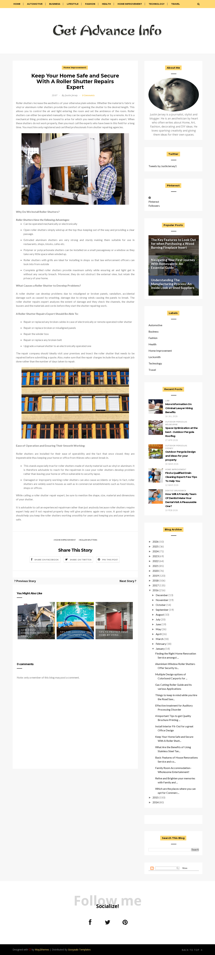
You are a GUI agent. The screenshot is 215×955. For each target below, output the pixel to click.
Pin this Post (110, 559)
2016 (156, 590)
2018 (156, 580)
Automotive (34, 4)
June (158, 624)
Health (106, 4)
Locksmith (154, 357)
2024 (156, 551)
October (161, 604)
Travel (175, 4)
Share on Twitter (81, 559)
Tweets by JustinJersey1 (162, 166)
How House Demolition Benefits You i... (35, 633)
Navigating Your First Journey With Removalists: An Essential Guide (173, 263)
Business (54, 4)
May (158, 629)
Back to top (191, 949)
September (162, 609)
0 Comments (88, 95)
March (159, 638)
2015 (156, 797)
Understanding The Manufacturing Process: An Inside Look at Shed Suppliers (172, 284)
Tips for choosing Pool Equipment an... (74, 633)
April (158, 634)
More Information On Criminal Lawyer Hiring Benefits (179, 408)
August (160, 614)
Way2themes (42, 949)
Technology (156, 4)
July (158, 619)
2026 (156, 541)
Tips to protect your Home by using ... (113, 633)
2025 (156, 546)
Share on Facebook (46, 559)
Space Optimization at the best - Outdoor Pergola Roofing (181, 432)
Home (16, 4)
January (160, 648)
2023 (156, 556)
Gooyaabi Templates (79, 949)
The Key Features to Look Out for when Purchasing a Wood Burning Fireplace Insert (173, 243)
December (162, 595)
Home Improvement (130, 4)
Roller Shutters (88, 540)
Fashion (90, 4)
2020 (156, 570)
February (161, 643)
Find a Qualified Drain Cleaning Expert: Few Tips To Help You (181, 477)
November (162, 599)
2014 (156, 802)
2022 (156, 561)
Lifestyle (72, 4)
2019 (156, 575)
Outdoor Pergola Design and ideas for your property (180, 455)
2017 (156, 585)
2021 (156, 565)
